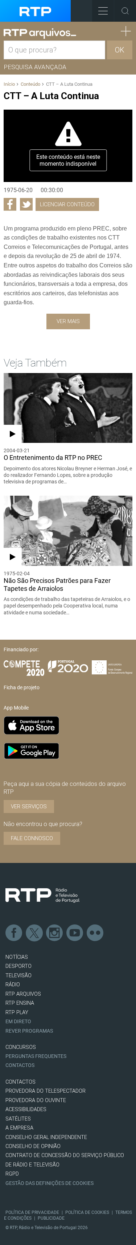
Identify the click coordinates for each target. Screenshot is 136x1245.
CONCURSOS (20, 1047)
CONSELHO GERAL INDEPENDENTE (46, 1137)
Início (9, 84)
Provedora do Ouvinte (35, 1100)
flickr (95, 933)
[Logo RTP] (42, 895)
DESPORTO (18, 966)
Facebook (14, 933)
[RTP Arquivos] (40, 33)
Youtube (75, 933)
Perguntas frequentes (35, 1056)
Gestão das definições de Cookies (49, 1183)
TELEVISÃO (18, 976)
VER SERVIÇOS (29, 806)
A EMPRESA (19, 1128)
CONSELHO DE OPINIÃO (33, 1146)
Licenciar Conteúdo (67, 204)
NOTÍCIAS (16, 957)
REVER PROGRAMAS (29, 1031)
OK (119, 50)
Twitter (34, 933)
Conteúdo (30, 84)
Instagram (54, 933)
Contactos (19, 1065)
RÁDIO (12, 985)
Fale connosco (32, 838)
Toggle (125, 11)
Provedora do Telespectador (45, 1091)
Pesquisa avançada (35, 67)
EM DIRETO (18, 1022)
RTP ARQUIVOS (23, 994)
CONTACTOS (20, 1082)
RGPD (12, 1174)
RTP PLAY (16, 1012)
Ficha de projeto (22, 687)
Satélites (18, 1119)
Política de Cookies (87, 1212)
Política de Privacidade (32, 1212)
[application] (68, 146)
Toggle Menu (103, 11)
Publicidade (51, 1218)
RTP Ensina (19, 1003)
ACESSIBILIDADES (25, 1109)
